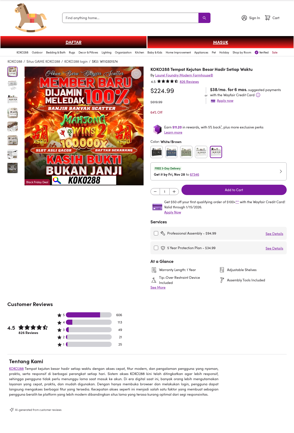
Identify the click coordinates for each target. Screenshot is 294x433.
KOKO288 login (76, 61)
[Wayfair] (31, 18)
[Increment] (174, 191)
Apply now (225, 100)
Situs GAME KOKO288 (43, 61)
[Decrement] (155, 191)
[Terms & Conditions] (258, 95)
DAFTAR (74, 42)
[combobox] (131, 18)
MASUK (220, 42)
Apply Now (172, 212)
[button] (84, 126)
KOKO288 (15, 61)
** (237, 202)
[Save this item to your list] (136, 74)
